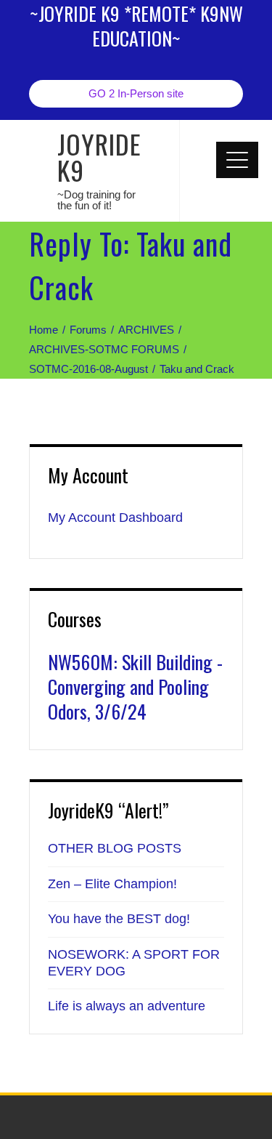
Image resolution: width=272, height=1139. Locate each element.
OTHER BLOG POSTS (114, 848)
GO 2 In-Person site (136, 93)
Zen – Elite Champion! (112, 884)
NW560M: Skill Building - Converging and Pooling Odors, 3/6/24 (135, 686)
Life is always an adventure (126, 1006)
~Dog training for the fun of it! (96, 200)
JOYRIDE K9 (99, 156)
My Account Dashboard (115, 517)
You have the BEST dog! (119, 918)
